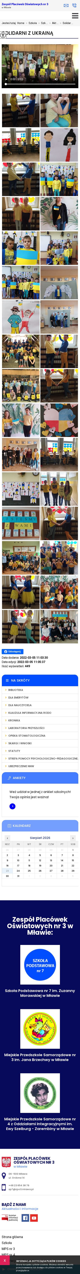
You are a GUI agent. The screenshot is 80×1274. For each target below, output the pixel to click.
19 (40, 865)
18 (29, 865)
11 (29, 860)
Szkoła (31, 23)
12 (40, 860)
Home (20, 23)
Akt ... (53, 23)
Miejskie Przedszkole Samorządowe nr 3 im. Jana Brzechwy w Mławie (40, 1057)
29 (73, 870)
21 (62, 865)
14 (62, 860)
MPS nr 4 (8, 1255)
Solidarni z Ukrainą (27, 33)
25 (29, 870)
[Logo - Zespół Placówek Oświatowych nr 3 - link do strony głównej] (25, 6)
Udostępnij (14, 651)
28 (62, 870)
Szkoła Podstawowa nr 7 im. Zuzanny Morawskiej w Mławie (40, 993)
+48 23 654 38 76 (74, 5)
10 (18, 860)
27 (51, 870)
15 (73, 860)
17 (18, 865)
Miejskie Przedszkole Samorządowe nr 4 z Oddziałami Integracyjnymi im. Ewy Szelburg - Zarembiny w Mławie (40, 1124)
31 (18, 876)
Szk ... (43, 23)
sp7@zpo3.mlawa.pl (67, 5)
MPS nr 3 (8, 1249)
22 (73, 865)
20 (51, 865)
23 (7, 870)
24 (18, 870)
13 (51, 860)
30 (7, 876)
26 (40, 870)
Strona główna (12, 1237)
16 (7, 865)
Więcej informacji (12, 806)
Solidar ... (66, 23)
